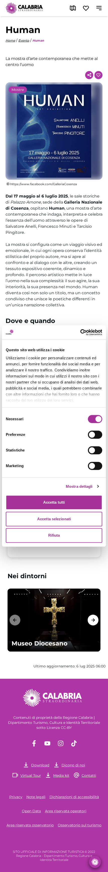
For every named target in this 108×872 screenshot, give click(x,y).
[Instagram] (61, 743)
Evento (23, 40)
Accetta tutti (54, 502)
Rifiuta (54, 535)
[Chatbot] (94, 861)
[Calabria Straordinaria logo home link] (24, 8)
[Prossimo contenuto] (93, 620)
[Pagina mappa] (72, 8)
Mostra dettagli (79, 486)
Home (10, 40)
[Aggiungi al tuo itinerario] (98, 75)
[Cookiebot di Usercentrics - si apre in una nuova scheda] (80, 332)
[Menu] (98, 8)
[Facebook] (34, 743)
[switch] (95, 435)
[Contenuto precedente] (15, 620)
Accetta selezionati (54, 519)
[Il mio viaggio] (85, 8)
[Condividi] (89, 75)
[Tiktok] (74, 743)
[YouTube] (47, 743)
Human (38, 40)
